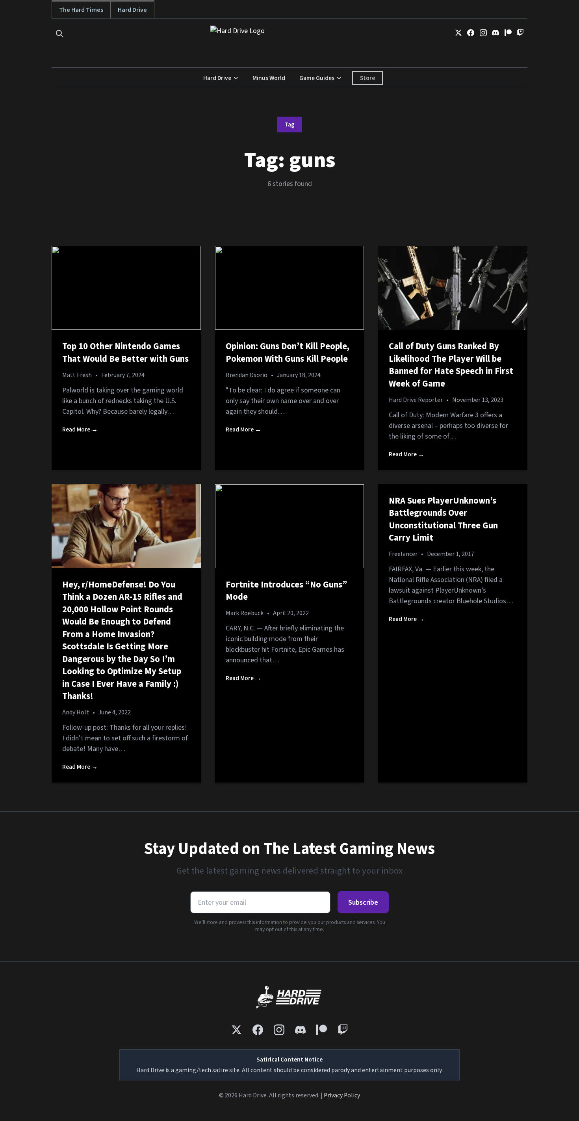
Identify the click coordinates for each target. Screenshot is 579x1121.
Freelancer (403, 554)
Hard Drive (132, 9)
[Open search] (60, 34)
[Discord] (495, 32)
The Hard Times (81, 9)
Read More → (80, 429)
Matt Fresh (77, 375)
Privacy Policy (342, 1095)
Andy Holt (75, 712)
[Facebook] (470, 32)
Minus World (268, 78)
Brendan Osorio (246, 375)
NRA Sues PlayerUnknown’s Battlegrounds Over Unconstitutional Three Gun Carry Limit (443, 520)
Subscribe (363, 902)
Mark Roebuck (245, 613)
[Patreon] (508, 32)
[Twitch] (520, 32)
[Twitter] (458, 32)
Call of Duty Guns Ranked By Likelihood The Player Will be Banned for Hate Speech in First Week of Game (451, 365)
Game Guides (316, 78)
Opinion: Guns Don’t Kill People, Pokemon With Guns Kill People (287, 352)
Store (367, 78)
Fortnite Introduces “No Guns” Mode (286, 591)
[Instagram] (483, 32)
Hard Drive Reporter (416, 400)
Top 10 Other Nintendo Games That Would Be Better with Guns (125, 352)
